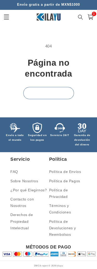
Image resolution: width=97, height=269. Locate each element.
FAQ (14, 172)
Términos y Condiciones (60, 209)
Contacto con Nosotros (22, 202)
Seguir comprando (48, 93)
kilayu (60, 265)
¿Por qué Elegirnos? (28, 190)
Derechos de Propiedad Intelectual (21, 221)
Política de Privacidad (58, 193)
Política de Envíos (65, 172)
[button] (90, 17)
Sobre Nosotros (24, 181)
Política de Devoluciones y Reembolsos (62, 228)
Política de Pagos (64, 181)
